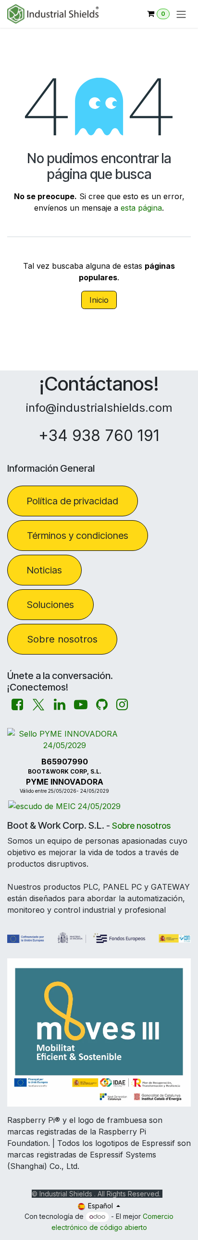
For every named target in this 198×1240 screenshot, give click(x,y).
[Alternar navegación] (181, 14)
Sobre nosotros (62, 639)
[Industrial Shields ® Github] (102, 705)
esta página (141, 208)
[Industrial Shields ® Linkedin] (60, 705)
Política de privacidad (72, 501)
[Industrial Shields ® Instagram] (122, 705)
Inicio (99, 300)
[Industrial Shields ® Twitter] (38, 705)
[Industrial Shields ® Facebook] (17, 705)
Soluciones (50, 604)
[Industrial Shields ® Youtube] (81, 705)
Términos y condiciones (77, 535)
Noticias (44, 570)
